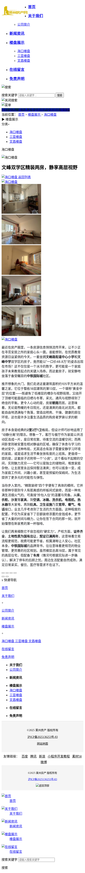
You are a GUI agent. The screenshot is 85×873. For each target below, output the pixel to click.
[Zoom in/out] (15, 573)
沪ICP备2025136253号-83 (42, 736)
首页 (21, 114)
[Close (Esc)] (3, 573)
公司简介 (23, 24)
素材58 (77, 756)
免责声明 (8, 657)
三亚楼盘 (23, 56)
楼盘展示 (34, 114)
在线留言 (8, 649)
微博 (44, 762)
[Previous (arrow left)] (3, 576)
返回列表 (24, 177)
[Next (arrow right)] (7, 576)
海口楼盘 (23, 51)
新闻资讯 (8, 618)
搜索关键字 (9, 95)
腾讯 (33, 756)
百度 (25, 756)
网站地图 (42, 743)
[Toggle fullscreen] (11, 573)
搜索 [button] (5, 867)
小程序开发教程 (59, 756)
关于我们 (8, 596)
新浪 (42, 756)
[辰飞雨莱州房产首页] (15, 11)
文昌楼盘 (23, 60)
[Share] (7, 573)
